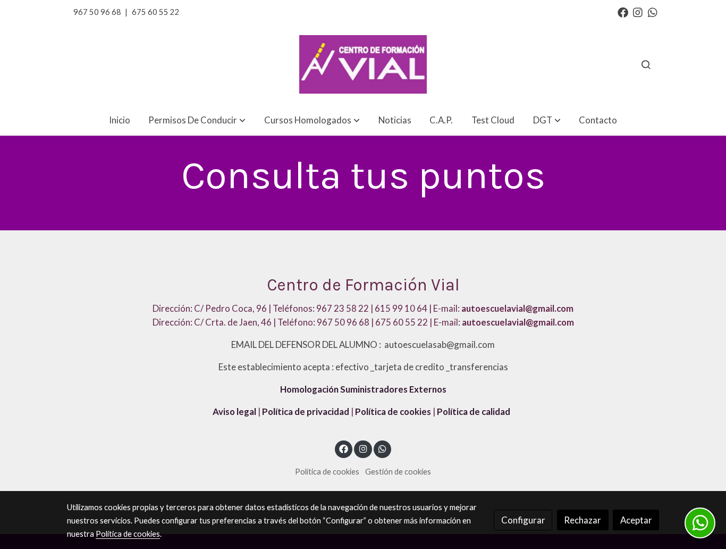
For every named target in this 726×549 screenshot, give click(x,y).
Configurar (523, 520)
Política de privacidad (305, 411)
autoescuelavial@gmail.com (518, 322)
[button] (197, 120)
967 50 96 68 (97, 11)
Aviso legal (234, 411)
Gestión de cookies (398, 471)
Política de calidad (473, 411)
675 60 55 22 (156, 11)
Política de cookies (393, 411)
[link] (363, 64)
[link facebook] (623, 11)
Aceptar (636, 520)
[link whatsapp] (652, 11)
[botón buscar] (646, 64)
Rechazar (582, 520)
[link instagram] (638, 11)
